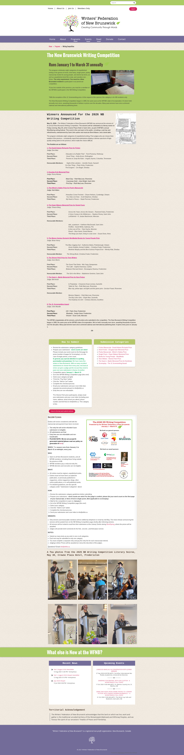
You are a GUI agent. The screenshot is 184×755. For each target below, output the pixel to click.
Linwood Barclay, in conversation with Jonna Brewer (114, 670)
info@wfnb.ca (65, 546)
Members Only (84, 8)
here (61, 443)
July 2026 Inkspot (59, 681)
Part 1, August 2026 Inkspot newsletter (66, 675)
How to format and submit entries (62, 411)
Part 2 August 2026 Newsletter (64, 669)
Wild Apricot (121, 752)
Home (50, 8)
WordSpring (110, 524)
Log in (133, 9)
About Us (60, 8)
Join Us (71, 8)
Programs (57, 46)
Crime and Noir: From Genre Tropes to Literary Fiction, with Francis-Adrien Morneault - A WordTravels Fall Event (114, 693)
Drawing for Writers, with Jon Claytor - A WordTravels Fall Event (114, 681)
